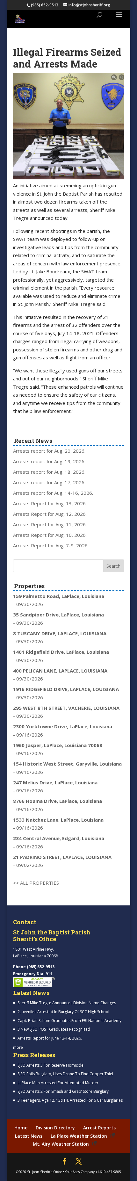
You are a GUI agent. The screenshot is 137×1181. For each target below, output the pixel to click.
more (18, 1047)
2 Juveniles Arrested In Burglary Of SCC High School (63, 1011)
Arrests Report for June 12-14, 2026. (50, 1038)
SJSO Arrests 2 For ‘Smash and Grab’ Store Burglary (63, 1091)
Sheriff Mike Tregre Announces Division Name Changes (67, 1002)
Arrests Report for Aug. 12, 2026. (50, 514)
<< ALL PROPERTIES (36, 883)
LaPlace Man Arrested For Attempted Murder (58, 1082)
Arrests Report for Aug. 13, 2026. (50, 503)
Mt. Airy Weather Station (61, 1144)
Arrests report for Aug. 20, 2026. (49, 451)
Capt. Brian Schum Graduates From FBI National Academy (69, 1020)
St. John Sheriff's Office (44, 1172)
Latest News (28, 1136)
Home (20, 1128)
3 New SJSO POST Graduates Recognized (54, 1029)
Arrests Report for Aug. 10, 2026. (50, 535)
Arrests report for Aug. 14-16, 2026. (53, 493)
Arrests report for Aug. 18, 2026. (49, 472)
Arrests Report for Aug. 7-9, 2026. (51, 545)
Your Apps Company (80, 1172)
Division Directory (55, 1128)
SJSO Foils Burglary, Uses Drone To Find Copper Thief (65, 1074)
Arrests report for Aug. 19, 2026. (49, 461)
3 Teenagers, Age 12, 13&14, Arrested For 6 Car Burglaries (70, 1100)
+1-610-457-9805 (108, 1172)
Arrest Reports (99, 1128)
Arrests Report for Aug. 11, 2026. (50, 524)
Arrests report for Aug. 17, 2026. (49, 482)
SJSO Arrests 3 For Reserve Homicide (50, 1065)
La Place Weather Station (79, 1136)
